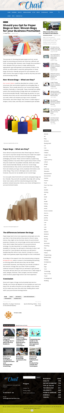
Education (46, 171)
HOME (9, 12)
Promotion (17, 298)
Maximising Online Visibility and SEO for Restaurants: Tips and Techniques (21, 341)
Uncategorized (48, 278)
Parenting (46, 245)
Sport (9, 16)
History (46, 204)
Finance (46, 180)
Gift (45, 194)
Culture (46, 162)
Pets (13, 16)
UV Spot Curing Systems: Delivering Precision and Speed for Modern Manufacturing (55, 66)
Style (33, 12)
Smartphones (47, 262)
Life (45, 225)
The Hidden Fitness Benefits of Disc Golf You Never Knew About (55, 49)
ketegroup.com (7, 260)
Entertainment (48, 173)
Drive (45, 166)
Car (45, 29)
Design (46, 164)
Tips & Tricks (47, 273)
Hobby (45, 206)
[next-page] (7, 369)
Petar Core (7, 33)
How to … (46, 213)
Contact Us (19, 16)
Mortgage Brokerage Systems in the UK (21, 359)
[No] (62, 409)
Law (45, 222)
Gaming (46, 192)
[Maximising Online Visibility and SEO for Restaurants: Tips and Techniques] (22, 333)
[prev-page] (4, 369)
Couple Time (47, 155)
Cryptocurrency (48, 159)
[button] (59, 12)
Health (20, 12)
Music (38, 12)
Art (45, 136)
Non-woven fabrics (9, 83)
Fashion (46, 178)
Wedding (46, 280)
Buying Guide (47, 143)
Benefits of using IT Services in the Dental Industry (11, 304)
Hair (45, 199)
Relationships (47, 257)
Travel (51, 12)
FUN (45, 187)
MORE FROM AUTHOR (21, 325)
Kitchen (46, 220)
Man (45, 229)
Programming (47, 255)
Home (4, 19)
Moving (46, 238)
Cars (45, 148)
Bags (11, 296)
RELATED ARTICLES (9, 325)
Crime (45, 157)
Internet (46, 215)
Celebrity (46, 150)
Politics (46, 252)
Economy (46, 169)
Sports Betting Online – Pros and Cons (32, 304)
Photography (47, 250)
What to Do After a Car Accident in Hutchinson (50, 32)
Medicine (46, 234)
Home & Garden (27, 12)
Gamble (46, 190)
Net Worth (47, 243)
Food (45, 183)
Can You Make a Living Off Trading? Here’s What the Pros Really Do (8, 341)
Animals (46, 134)
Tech (45, 269)
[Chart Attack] (32, 5)
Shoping (46, 259)
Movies (46, 236)
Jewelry (46, 218)
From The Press (48, 185)
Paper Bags (8, 298)
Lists (45, 227)
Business (14, 12)
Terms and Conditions (29, 393)
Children (46, 152)
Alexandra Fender (47, 35)
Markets (46, 231)
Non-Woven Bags (29, 296)
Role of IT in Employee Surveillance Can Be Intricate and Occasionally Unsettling (8, 361)
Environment (47, 176)
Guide (45, 197)
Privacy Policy (26, 390)
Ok (32, 410)
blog (45, 138)
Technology (44, 12)
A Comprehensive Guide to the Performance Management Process (34, 341)
